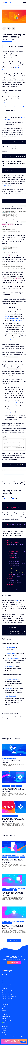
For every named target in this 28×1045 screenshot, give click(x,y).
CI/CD (3, 758)
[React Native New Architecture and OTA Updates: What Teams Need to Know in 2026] (14, 879)
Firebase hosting (10, 647)
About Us (4, 1030)
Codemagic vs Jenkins (7, 998)
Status (4, 1022)
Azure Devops (13, 758)
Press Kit (4, 1034)
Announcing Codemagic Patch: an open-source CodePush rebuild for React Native (12, 861)
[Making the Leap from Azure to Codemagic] (14, 749)
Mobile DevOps (21, 921)
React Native (21, 855)
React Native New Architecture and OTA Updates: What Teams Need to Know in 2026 (12, 894)
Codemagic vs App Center (8, 990)
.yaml (17, 600)
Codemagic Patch (10, 855)
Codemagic (4, 855)
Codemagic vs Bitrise (7, 992)
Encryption (8, 688)
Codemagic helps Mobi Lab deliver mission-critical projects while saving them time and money (13, 820)
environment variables (12, 318)
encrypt (7, 316)
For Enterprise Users (6, 1020)
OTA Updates (17, 888)
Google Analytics (10, 666)
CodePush (16, 855)
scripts (18, 515)
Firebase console (7, 103)
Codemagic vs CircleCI (7, 994)
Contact (4, 1028)
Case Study (8, 758)
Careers (4, 1032)
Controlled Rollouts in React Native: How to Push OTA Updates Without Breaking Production (12, 927)
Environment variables (12, 679)
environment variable (8, 499)
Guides (3, 1006)
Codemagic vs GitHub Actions (9, 996)
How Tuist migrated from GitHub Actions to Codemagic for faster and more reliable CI (13, 790)
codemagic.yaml (17, 320)
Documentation (5, 1004)
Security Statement (6, 984)
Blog (3, 1008)
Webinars (4, 1010)
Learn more (4, 1042)
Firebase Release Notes (12, 658)
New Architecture (11, 888)
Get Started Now (14, 962)
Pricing (3, 977)
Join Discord (5, 1018)
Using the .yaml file (10, 696)
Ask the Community (6, 1016)
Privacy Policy (5, 982)
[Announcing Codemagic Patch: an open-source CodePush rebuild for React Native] (14, 846)
